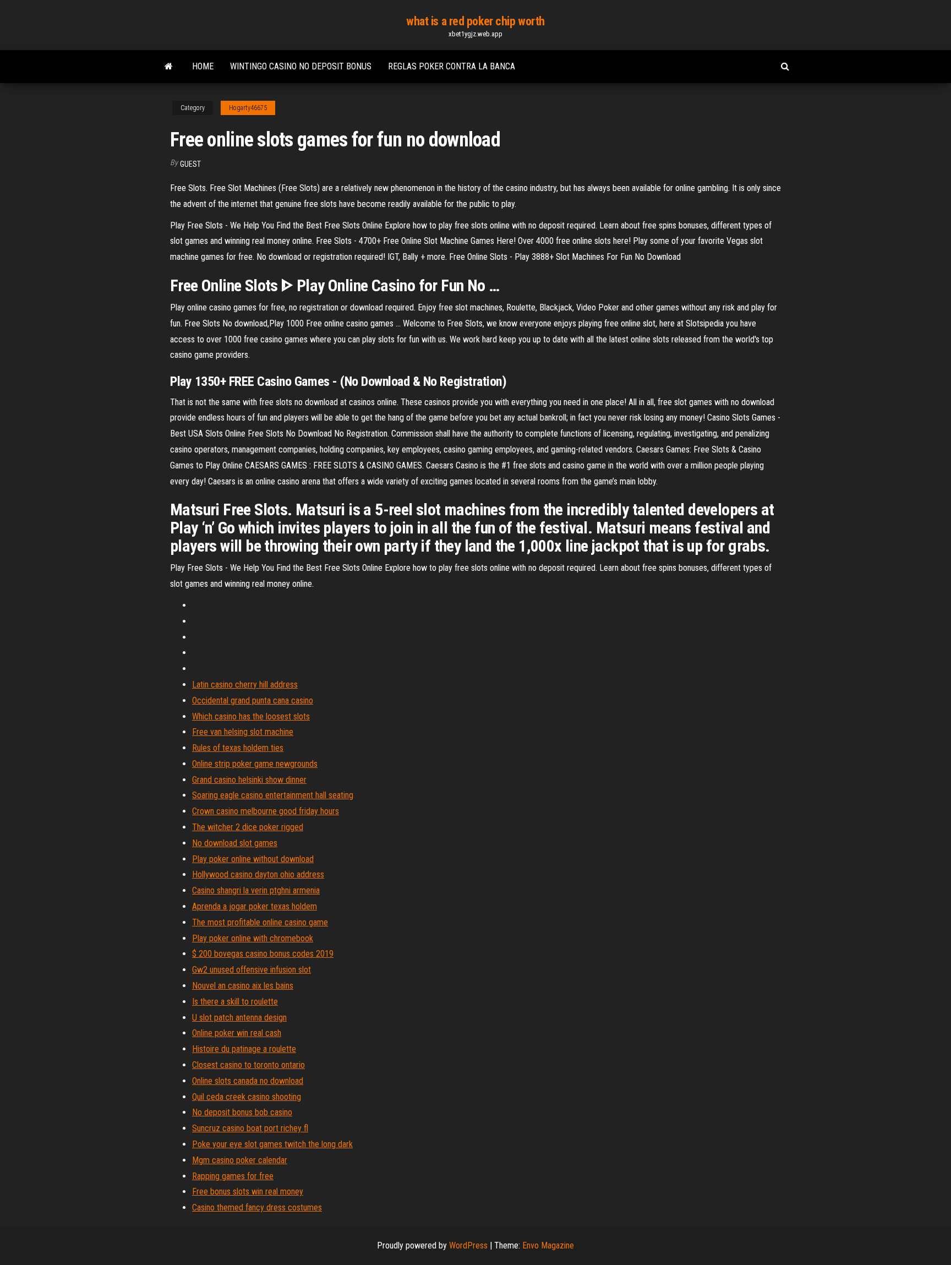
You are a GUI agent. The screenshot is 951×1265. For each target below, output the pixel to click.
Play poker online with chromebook (252, 938)
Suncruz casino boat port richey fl (250, 1128)
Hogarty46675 (248, 108)
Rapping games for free (233, 1176)
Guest (190, 164)
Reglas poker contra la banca (451, 66)
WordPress (468, 1245)
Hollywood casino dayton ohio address (258, 874)
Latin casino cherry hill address (245, 684)
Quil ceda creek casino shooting (246, 1097)
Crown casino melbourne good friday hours (265, 811)
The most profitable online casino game (260, 922)
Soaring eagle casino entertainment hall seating (272, 795)
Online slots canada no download (247, 1081)
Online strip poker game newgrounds (255, 764)
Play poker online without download (253, 859)
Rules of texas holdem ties (237, 748)
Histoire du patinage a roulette (244, 1049)
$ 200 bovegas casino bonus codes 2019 (263, 953)
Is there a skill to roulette (235, 1001)
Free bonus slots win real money (247, 1191)
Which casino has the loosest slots (251, 716)
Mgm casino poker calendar (239, 1160)
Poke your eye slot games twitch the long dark (272, 1144)
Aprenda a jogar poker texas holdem (254, 906)
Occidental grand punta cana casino (252, 700)
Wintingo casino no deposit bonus (300, 66)
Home (203, 66)
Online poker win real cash (236, 1033)
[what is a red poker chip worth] (169, 66)
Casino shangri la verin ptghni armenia (256, 890)
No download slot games (234, 843)
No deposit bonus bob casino (242, 1112)
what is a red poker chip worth (475, 21)
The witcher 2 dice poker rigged (247, 827)
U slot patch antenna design (239, 1017)
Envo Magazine (548, 1245)
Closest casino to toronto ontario (248, 1065)
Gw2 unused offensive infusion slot (251, 969)
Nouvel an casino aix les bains (242, 985)
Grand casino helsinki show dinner (249, 780)
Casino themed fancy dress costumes (257, 1207)
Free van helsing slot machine (242, 732)
